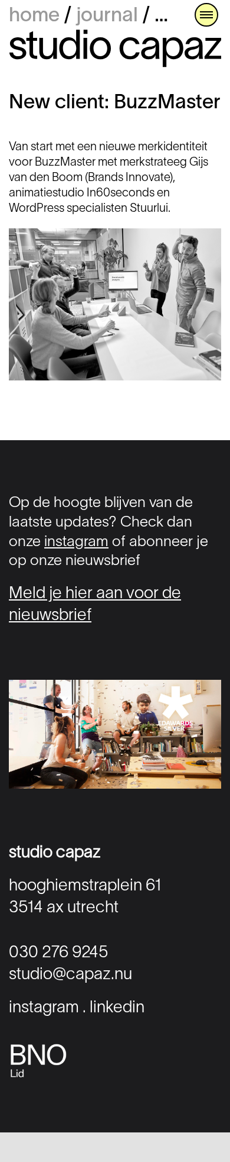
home (34, 16)
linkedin (117, 1008)
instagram (76, 542)
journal (107, 16)
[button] (206, 15)
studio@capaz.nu (70, 975)
